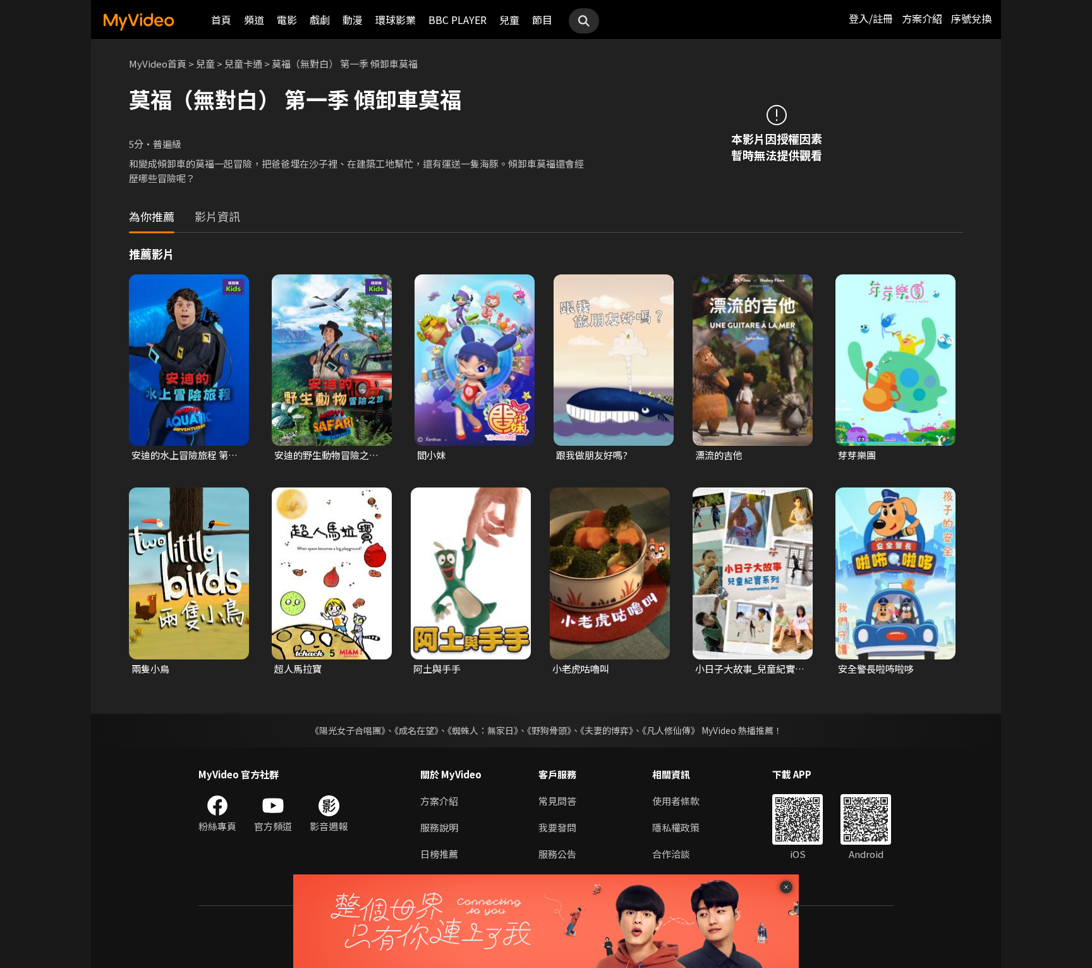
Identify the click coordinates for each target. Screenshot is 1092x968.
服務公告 (557, 854)
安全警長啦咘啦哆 (876, 668)
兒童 (509, 19)
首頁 (221, 19)
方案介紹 (922, 18)
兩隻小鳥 (150, 668)
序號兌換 (971, 18)
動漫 (353, 19)
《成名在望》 (416, 730)
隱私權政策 (676, 827)
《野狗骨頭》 (549, 730)
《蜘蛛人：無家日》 (482, 730)
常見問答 (557, 800)
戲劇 (320, 19)
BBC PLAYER (457, 19)
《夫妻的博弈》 (606, 730)
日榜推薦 (439, 854)
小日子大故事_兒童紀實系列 (749, 669)
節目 (542, 19)
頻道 (254, 19)
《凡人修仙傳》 (671, 730)
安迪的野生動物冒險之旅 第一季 (326, 455)
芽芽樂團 (857, 455)
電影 (287, 19)
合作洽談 (671, 854)
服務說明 (439, 827)
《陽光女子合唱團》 (347, 730)
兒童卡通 (243, 63)
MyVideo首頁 (157, 63)
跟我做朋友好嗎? (592, 455)
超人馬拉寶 (298, 668)
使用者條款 (676, 800)
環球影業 (395, 19)
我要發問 (557, 827)
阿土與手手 (437, 668)
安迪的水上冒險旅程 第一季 (184, 455)
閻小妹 (431, 455)
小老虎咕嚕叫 (580, 668)
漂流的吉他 (719, 455)
